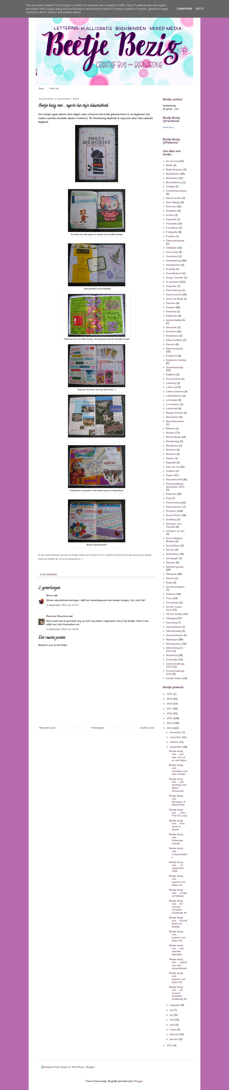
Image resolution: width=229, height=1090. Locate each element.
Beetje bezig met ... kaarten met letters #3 (177, 880)
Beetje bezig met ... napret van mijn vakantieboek (178, 964)
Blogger (138, 1081)
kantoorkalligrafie (175, 320)
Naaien (170, 458)
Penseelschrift (174, 479)
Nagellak (171, 462)
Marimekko (172, 417)
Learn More (184, 8)
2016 (170, 713)
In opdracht (172, 281)
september (176, 746)
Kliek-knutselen (174, 348)
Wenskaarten (173, 643)
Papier (169, 475)
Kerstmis (171, 331)
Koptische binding (176, 360)
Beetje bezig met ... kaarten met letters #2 (177, 936)
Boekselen (172, 178)
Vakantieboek (173, 626)
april (172, 1024)
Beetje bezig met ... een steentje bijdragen (176, 950)
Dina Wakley (173, 202)
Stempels (171, 573)
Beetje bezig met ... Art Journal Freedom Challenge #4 (178, 906)
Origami (170, 470)
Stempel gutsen (175, 566)
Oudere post (147, 727)
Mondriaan (172, 445)
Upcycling (171, 622)
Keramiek (171, 327)
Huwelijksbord (174, 273)
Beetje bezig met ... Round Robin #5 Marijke (178, 922)
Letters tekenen (175, 391)
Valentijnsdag (173, 630)
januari (174, 1039)
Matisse (170, 428)
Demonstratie (173, 198)
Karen (102, 555)
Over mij (54, 88)
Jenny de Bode (174, 298)
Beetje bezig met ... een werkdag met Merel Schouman (177, 785)
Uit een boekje (174, 613)
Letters (170, 387)
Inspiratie (171, 286)
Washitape (172, 639)
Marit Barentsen (175, 421)
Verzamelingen (174, 635)
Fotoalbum (172, 227)
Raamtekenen (174, 506)
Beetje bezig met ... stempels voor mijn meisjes (178, 769)
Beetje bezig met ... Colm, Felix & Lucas (178, 812)
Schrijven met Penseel (173, 525)
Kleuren (170, 344)
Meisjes (170, 432)
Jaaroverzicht (173, 294)
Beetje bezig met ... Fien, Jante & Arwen (177, 825)
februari (174, 1034)
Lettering (171, 383)
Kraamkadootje (174, 367)
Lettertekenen (174, 395)
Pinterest (171, 493)
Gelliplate (171, 247)
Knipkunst (171, 355)
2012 (170, 1045)
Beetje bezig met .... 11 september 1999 (176, 866)
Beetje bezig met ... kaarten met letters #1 (177, 977)
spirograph (172, 558)
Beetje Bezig (168, 127)
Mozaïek (171, 449)
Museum (171, 453)
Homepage (97, 727)
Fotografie (172, 232)
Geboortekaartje (175, 240)
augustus (175, 1005)
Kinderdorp (172, 335)
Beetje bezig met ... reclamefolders (178, 853)
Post (168, 498)
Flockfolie (171, 223)
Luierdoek (171, 408)
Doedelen (171, 210)
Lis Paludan (172, 404)
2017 (170, 708)
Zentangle (171, 659)
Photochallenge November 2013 (175, 485)
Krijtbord (171, 374)
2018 (170, 703)
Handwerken (173, 264)
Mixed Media (173, 437)
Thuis (169, 598)
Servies (170, 549)
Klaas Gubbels (174, 340)
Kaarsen (171, 303)
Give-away (172, 252)
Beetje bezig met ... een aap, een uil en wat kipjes (177, 755)
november (176, 737)
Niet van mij (172, 466)
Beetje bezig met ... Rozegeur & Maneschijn (177, 800)
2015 (170, 718)
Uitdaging (171, 618)
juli (172, 1010)
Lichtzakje (171, 400)
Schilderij (171, 519)
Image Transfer (174, 277)
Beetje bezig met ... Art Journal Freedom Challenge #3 (178, 993)
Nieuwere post (47, 727)
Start (41, 88)
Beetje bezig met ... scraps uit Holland (178, 892)
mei (172, 1019)
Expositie (171, 219)
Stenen (170, 578)
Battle (169, 165)
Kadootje (171, 311)
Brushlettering (174, 182)
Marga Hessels (174, 412)
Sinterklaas (172, 553)
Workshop (171, 655)
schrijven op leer (175, 530)
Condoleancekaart (176, 190)
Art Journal (172, 161)
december (176, 732)
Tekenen (171, 593)
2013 (170, 728)
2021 (170, 693)
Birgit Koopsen (174, 169)
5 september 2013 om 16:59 (62, 629)
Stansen (170, 562)
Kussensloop (173, 378)
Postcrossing (173, 502)
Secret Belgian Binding (174, 540)
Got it (200, 8)
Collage (170, 186)
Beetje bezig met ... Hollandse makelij (176, 839)
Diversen (171, 206)
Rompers (171, 510)
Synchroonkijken (175, 586)
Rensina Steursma (57, 616)
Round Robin (173, 515)
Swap (169, 582)
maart (173, 1029)
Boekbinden (172, 173)
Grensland (172, 256)
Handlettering (173, 260)
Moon (49, 595)
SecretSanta (173, 545)
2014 (170, 723)
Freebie (170, 236)
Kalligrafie (171, 315)
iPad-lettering (173, 290)
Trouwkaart (172, 602)
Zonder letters (174, 678)
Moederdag (172, 441)
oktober (174, 742)
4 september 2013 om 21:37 (62, 605)
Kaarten (170, 307)
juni (172, 1014)
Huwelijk (170, 269)
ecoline (170, 215)
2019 (170, 698)
